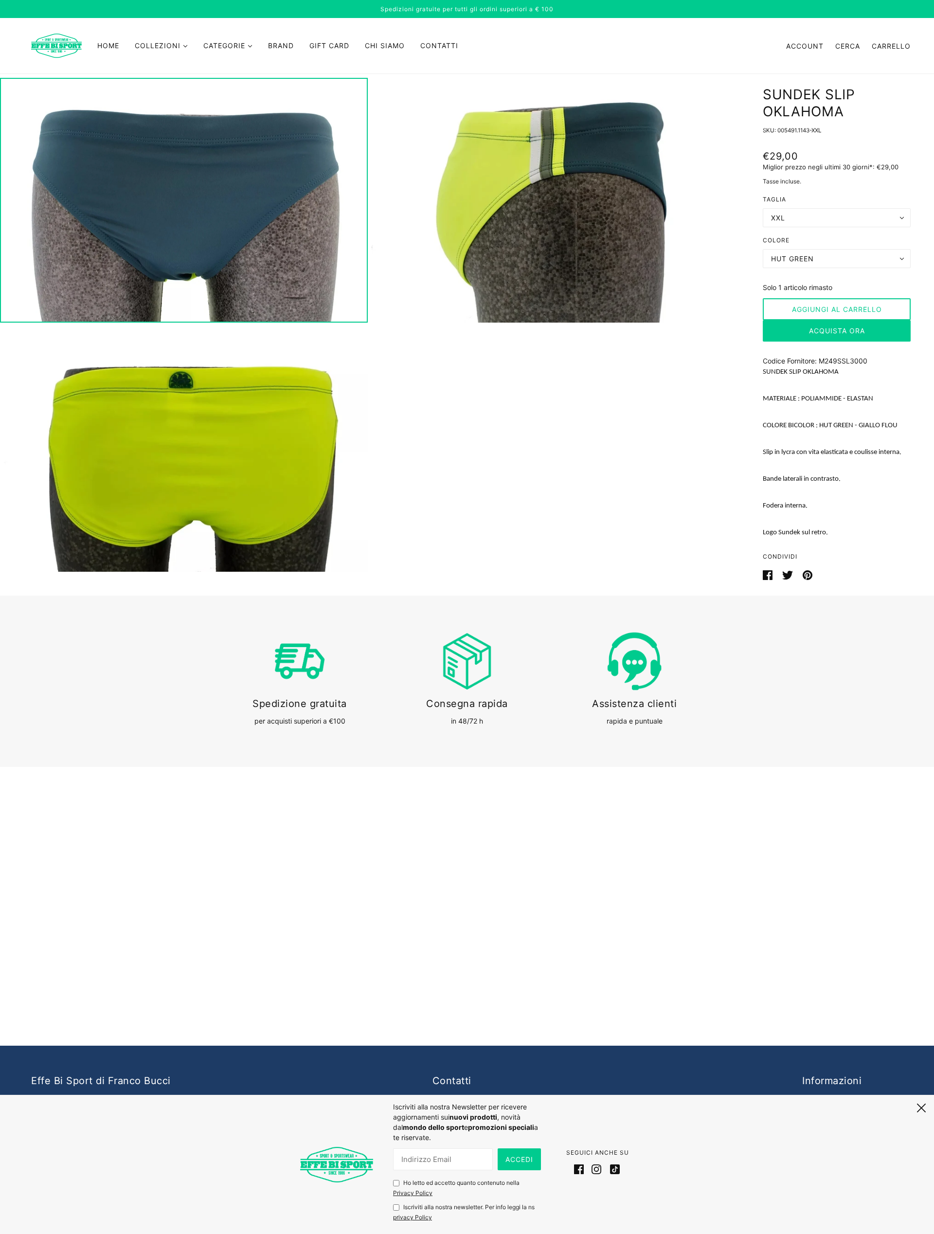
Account (805, 46)
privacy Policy (412, 1217)
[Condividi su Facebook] (768, 574)
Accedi (519, 1159)
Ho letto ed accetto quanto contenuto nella (456, 1188)
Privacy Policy (412, 1193)
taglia (774, 199)
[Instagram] (596, 1169)
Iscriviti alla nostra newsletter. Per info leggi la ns (464, 1212)
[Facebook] (581, 1169)
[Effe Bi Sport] (56, 45)
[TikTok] (613, 1169)
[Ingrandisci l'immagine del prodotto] (184, 200)
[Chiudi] (921, 1106)
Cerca (847, 46)
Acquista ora (837, 331)
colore (776, 240)
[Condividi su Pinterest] (807, 574)
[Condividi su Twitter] (788, 574)
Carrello (891, 46)
